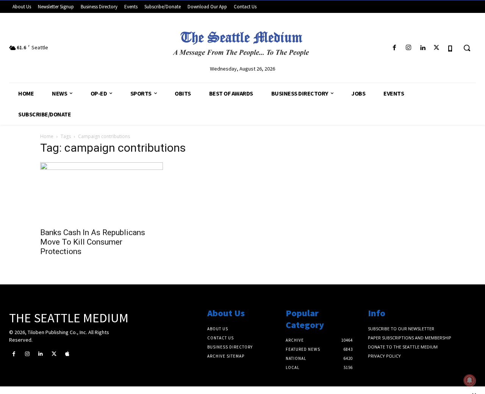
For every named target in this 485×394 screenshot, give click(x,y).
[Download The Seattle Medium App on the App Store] (451, 48)
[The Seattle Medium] (242, 41)
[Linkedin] (422, 48)
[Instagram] (408, 48)
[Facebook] (394, 48)
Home (46, 136)
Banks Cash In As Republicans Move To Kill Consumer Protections (92, 242)
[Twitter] (437, 48)
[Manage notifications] (469, 380)
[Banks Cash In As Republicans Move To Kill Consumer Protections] (101, 192)
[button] (467, 48)
